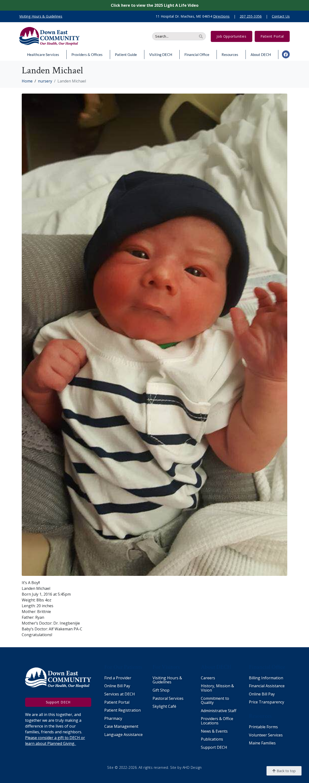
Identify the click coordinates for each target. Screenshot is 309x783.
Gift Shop (161, 690)
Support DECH (214, 747)
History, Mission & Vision (217, 688)
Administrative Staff (218, 710)
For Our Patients (123, 667)
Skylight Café (164, 706)
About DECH (261, 54)
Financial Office (196, 54)
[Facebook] (286, 54)
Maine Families (262, 743)
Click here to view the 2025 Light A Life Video (154, 5)
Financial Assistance (267, 685)
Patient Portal (116, 702)
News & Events (214, 731)
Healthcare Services (43, 54)
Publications (212, 739)
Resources (230, 54)
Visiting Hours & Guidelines (167, 680)
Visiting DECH (160, 54)
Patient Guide (126, 54)
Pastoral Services (168, 698)
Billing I (255, 678)
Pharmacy (113, 718)
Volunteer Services (266, 735)
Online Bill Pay (117, 685)
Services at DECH (119, 694)
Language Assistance (123, 734)
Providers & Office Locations (217, 721)
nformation (272, 678)
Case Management (121, 726)
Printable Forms (263, 726)
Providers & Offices (87, 54)
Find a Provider (117, 678)
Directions (221, 16)
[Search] (201, 36)
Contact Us (281, 16)
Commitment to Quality (215, 700)
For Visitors (166, 667)
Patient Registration (122, 710)
